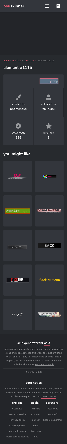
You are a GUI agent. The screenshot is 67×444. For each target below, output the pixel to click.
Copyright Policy (17, 431)
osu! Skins (52, 408)
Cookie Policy (18, 425)
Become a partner (52, 420)
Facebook (36, 431)
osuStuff (52, 414)
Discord (36, 408)
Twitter (36, 414)
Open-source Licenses (17, 436)
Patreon (36, 420)
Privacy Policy (17, 420)
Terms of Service (17, 414)
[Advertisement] (33, 33)
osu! (47, 343)
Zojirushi (48, 109)
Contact (18, 408)
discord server (48, 396)
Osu (36, 436)
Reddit (36, 425)
